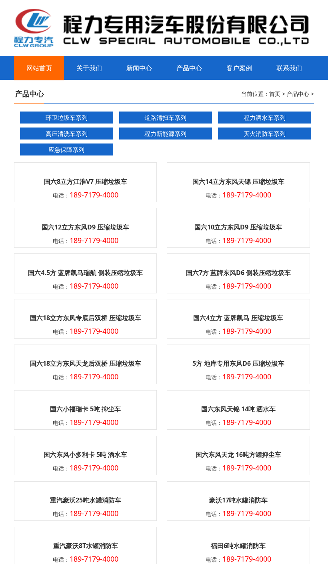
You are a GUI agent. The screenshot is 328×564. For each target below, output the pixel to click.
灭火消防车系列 (265, 134)
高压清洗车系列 (67, 134)
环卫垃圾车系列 (67, 118)
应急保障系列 (66, 149)
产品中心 (298, 94)
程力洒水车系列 (265, 118)
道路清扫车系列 (165, 118)
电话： (85, 195)
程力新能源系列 (165, 134)
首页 (274, 94)
